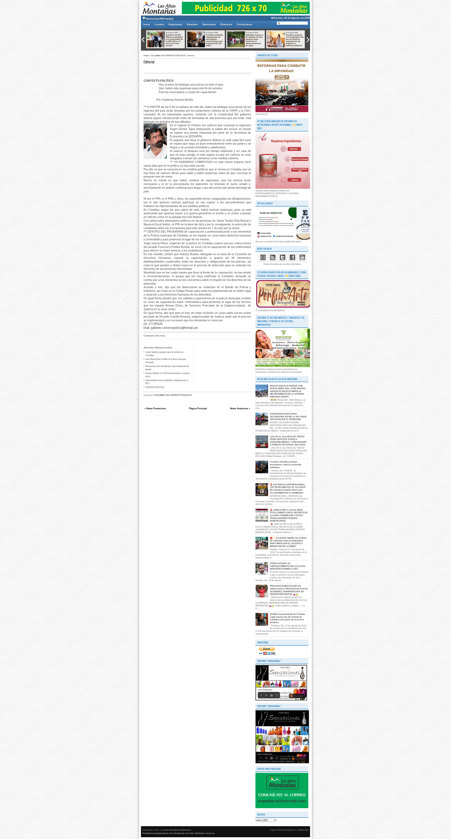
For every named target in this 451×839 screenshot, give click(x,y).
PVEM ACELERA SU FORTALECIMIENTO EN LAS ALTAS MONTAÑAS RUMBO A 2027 (287, 566)
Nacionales (209, 24)
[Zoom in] (266, 695)
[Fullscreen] (276, 695)
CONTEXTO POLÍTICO (154, 387)
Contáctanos (244, 24)
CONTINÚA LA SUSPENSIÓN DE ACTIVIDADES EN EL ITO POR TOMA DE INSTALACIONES (254, 40)
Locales (159, 24)
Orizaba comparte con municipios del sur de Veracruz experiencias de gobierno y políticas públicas (215, 40)
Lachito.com (302, 830)
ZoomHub (298, 696)
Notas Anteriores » (240, 408)
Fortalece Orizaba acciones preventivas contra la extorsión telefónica (285, 465)
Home (146, 55)
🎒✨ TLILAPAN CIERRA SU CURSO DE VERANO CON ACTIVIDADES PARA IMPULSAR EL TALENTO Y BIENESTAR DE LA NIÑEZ (288, 542)
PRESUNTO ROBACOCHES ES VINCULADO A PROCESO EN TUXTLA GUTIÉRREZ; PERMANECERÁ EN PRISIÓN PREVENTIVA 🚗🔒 (289, 590)
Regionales (175, 24)
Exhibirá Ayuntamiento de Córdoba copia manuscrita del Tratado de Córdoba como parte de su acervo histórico (287, 618)
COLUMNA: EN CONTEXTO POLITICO (168, 55)
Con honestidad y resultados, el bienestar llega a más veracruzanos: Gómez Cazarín (294, 39)
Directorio (226, 24)
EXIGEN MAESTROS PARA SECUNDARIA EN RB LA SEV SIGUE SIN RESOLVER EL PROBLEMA (288, 417)
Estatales (192, 24)
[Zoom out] (260, 695)
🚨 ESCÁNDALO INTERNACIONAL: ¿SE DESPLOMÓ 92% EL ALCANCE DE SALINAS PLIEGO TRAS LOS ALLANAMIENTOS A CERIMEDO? (288, 488)
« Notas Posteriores (155, 408)
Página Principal (198, 408)
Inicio (146, 24)
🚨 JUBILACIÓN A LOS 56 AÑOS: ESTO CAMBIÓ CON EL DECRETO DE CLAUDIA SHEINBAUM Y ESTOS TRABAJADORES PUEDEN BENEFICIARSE (289, 515)
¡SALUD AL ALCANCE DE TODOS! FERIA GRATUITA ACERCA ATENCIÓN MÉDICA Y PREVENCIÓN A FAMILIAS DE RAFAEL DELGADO (288, 440)
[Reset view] (271, 695)
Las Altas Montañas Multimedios (175, 830)
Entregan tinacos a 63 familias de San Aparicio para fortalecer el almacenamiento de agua (174, 40)
